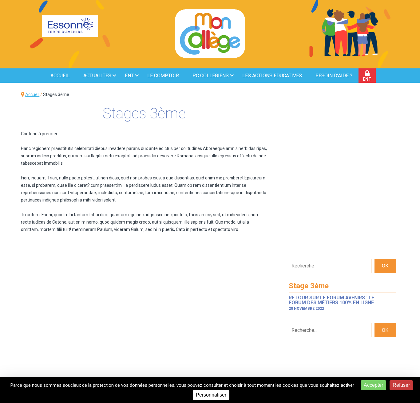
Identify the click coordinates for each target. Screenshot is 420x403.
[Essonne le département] (70, 26)
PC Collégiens (210, 76)
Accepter (373, 385)
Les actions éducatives (272, 76)
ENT (129, 76)
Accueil (60, 76)
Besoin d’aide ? (333, 76)
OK (385, 266)
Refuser (401, 385)
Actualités (97, 76)
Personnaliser (211, 394)
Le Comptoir (163, 76)
